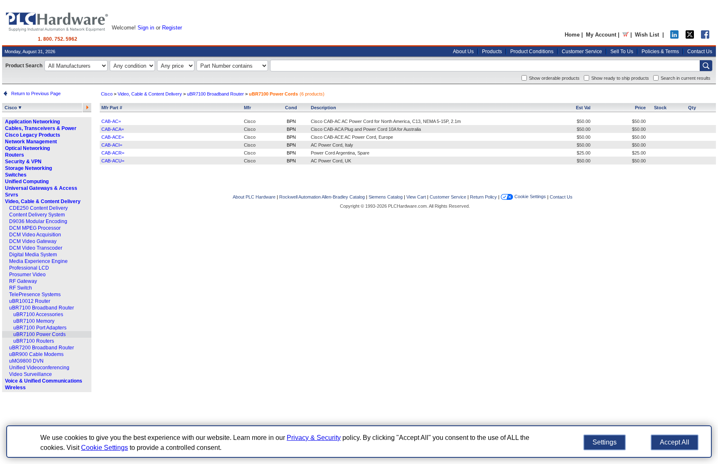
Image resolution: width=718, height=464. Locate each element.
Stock (660, 107)
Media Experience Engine (38, 261)
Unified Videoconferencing (39, 368)
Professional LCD (29, 268)
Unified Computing (27, 181)
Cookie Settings (529, 196)
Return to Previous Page (35, 93)
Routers (14, 155)
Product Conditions (531, 51)
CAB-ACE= (112, 137)
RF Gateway (23, 281)
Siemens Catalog (386, 196)
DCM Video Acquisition (35, 235)
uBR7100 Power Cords (39, 334)
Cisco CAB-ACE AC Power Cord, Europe (352, 137)
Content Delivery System (37, 215)
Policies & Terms (660, 51)
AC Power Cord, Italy (332, 144)
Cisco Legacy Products (32, 135)
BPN (291, 121)
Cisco (11, 107)
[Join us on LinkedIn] (674, 37)
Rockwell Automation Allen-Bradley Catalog (322, 196)
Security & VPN (23, 161)
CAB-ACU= (112, 160)
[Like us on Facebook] (705, 37)
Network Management (31, 142)
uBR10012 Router (29, 301)
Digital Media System (33, 255)
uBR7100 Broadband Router (41, 308)
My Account (601, 35)
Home (572, 35)
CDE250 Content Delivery (38, 208)
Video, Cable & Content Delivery (43, 201)
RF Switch (20, 288)
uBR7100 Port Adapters (39, 328)
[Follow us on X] (690, 37)
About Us (463, 51)
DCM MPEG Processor (35, 228)
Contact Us (699, 51)
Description (323, 107)
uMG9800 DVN (26, 361)
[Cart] (625, 35)
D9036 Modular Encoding (38, 221)
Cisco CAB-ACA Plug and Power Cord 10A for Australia (366, 129)
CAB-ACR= (112, 152)
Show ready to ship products (620, 78)
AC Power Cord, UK (331, 160)
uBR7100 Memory (33, 321)
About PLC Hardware (254, 196)
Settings (605, 442)
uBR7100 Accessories (38, 314)
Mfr (247, 107)
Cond (291, 107)
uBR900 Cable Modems (36, 354)
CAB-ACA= (112, 129)
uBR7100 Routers (33, 341)
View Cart (416, 196)
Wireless (15, 387)
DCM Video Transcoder (35, 248)
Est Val (583, 107)
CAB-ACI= (111, 144)
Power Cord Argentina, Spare (340, 152)
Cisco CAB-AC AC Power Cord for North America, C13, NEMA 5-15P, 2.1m (386, 121)
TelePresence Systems (35, 294)
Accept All (674, 442)
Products (492, 51)
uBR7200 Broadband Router (41, 348)
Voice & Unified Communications (43, 381)
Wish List (647, 35)
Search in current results (686, 78)
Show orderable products (554, 78)
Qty (692, 107)
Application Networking (32, 122)
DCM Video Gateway (33, 241)
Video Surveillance (30, 374)
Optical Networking (27, 148)
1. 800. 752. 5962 (57, 39)
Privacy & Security (314, 437)
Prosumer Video (27, 274)
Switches (16, 175)
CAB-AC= (111, 121)
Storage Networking (28, 168)
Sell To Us (621, 51)
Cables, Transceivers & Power (40, 128)
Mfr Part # (111, 107)
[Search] (706, 65)
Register (172, 28)
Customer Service (582, 51)
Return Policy (483, 196)
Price (640, 107)
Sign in (146, 28)
